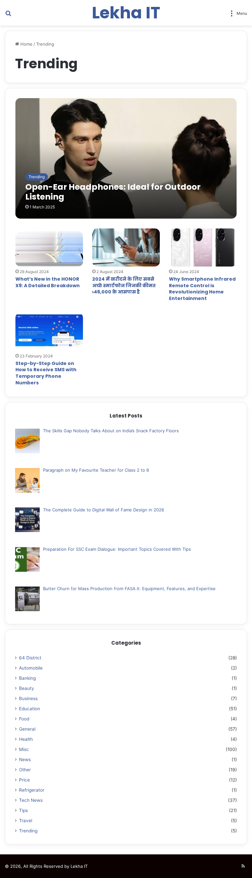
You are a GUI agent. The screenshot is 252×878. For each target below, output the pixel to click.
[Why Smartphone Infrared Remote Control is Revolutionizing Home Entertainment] (203, 247)
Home (25, 44)
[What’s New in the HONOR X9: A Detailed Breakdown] (49, 247)
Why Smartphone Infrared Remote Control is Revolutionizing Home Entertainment (202, 289)
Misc (24, 749)
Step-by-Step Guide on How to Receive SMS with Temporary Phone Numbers (45, 373)
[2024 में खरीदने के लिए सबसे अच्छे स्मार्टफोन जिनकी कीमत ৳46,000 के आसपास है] (126, 247)
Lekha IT (79, 866)
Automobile (31, 668)
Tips (23, 810)
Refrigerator (31, 790)
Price (24, 779)
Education (29, 708)
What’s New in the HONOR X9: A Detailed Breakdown (47, 282)
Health (26, 739)
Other (25, 769)
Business (28, 698)
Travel (25, 820)
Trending (28, 830)
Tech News (31, 800)
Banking (27, 678)
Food (24, 718)
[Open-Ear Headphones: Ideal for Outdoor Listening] (126, 158)
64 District (30, 657)
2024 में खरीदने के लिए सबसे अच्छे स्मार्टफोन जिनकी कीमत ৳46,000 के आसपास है (124, 285)
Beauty (26, 688)
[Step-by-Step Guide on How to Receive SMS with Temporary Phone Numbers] (49, 332)
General (27, 729)
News (25, 759)
